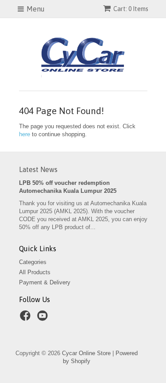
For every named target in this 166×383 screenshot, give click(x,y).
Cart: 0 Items (130, 8)
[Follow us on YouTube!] (43, 318)
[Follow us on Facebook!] (26, 318)
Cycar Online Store (86, 353)
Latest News (38, 169)
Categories (32, 262)
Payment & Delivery (44, 282)
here (24, 134)
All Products (34, 272)
